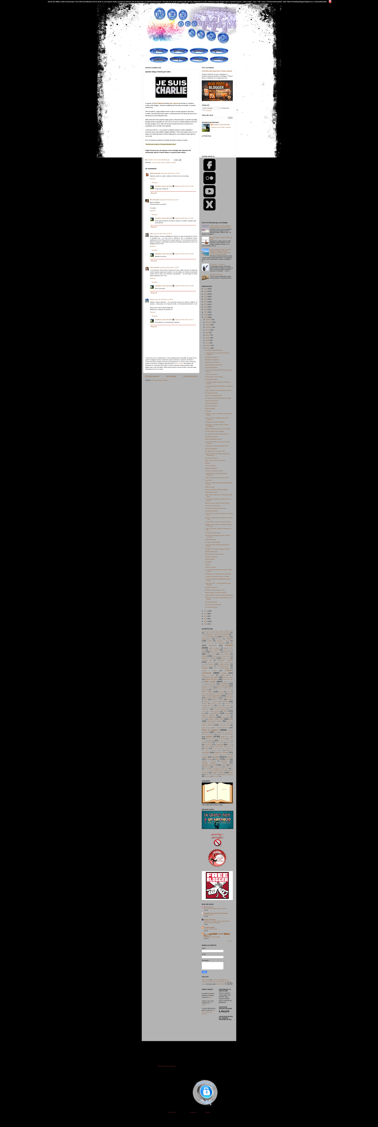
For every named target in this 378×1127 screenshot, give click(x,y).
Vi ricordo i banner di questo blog (215, 508)
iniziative (168, 162)
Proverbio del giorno (216, 274)
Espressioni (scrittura (207, 686)
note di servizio (207, 725)
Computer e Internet (225, 660)
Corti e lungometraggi (221, 668)
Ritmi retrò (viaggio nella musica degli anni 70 (217, 746)
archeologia (221, 643)
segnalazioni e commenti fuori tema (211, 754)
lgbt (203, 713)
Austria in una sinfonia (212, 362)
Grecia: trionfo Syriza (211, 400)
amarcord (219, 639)
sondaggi (209, 759)
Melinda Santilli (155, 173)
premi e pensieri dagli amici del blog (216, 738)
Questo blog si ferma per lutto (214, 554)
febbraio (208, 345)
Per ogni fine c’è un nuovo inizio (215, 451)
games (229, 692)
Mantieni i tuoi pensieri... (212, 359)
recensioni (208, 744)
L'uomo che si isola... (211, 374)
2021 (206, 302)
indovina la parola (217, 699)
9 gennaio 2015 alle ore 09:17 (184, 319)
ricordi (229, 744)
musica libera (225, 717)
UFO (231, 765)
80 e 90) (230, 631)
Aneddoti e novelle (223, 641)
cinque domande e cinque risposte (221, 656)
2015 (206, 317)
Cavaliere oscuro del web (163, 186)
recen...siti (229, 742)
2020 (206, 304)
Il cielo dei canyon (210, 567)
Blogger (207, 1112)
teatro (227, 759)
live (209, 713)
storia (218, 759)
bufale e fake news (215, 652)
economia (223, 684)
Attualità (229, 645)
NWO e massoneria (207, 727)
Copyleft (205, 668)
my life (203, 719)
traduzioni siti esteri (209, 765)
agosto (208, 330)
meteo (227, 713)
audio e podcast (214, 648)
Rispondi (152, 178)
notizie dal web (224, 725)
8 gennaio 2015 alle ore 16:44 (184, 218)
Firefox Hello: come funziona (214, 377)
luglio (207, 332)
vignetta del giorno (227, 774)
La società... (209, 480)
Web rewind (216, 776)
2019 (206, 307)
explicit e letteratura (222, 686)
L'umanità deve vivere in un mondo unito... (218, 522)
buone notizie (228, 652)
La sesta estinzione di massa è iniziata (217, 576)
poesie (216, 732)
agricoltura (225, 637)
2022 (206, 299)
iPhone (220, 705)
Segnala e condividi (222, 752)
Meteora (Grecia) (210, 539)
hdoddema (193, 1112)
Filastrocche (221, 688)
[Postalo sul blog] (177, 160)
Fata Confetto (154, 267)
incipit (205, 699)
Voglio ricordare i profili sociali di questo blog (219, 595)
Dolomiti (207, 564)
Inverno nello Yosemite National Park (216, 446)
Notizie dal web (210, 559)
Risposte (155, 182)
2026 (206, 289)
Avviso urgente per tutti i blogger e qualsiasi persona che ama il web (220, 226)
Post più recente (152, 376)
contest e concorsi (207, 666)
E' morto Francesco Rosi (212, 533)
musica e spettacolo (209, 717)
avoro (225, 650)
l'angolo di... (205, 709)
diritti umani (160, 162)
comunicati (211, 664)
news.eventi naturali (214, 721)
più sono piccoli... (209, 915)
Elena (210, 997)
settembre (209, 327)
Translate (209, 110)
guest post (229, 696)
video (231, 772)
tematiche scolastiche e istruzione (214, 763)
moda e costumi (225, 715)
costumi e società (209, 670)
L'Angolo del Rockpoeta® (223, 707)
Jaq (151, 233)
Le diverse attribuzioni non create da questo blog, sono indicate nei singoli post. (216, 982)
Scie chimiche (218, 750)
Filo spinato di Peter (211, 393)
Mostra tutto (230, 940)
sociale (173, 162)
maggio (208, 337)
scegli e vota (224, 748)
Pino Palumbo (154, 199)
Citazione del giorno (211, 367)
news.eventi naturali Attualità (223, 723)
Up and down (229, 767)
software (230, 757)
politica (209, 736)
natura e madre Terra (215, 719)
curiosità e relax (228, 677)
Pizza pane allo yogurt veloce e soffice (215, 908)
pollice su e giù (227, 737)
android (209, 641)
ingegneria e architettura (211, 701)
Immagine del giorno (211, 357)
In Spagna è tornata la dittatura (215, 422)
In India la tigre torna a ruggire (214, 431)
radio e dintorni (219, 742)
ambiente (229, 639)
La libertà (208, 411)
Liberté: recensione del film (213, 395)
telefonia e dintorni (209, 761)
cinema (204, 656)
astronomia (212, 645)
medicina (216, 713)
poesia (206, 732)
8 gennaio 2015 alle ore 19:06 (184, 254)
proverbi (211, 741)
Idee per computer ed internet (208, 1012)
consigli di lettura (224, 664)
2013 (206, 613)
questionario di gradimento (225, 740)
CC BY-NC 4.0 (220, 984)
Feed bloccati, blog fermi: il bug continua (217, 71)
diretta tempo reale (228, 679)
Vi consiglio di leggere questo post (216, 769)
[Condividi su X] (178, 160)
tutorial (223, 765)
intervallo (204, 703)
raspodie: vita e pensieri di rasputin (216, 913)
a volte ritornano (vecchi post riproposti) (217, 633)
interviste (228, 703)
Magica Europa (210, 487)
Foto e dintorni (207, 692)
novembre (209, 322)
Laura (152, 299)
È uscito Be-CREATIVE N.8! (213, 350)
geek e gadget (205, 694)
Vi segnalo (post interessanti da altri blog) (218, 398)
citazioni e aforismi (209, 658)
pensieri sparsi (224, 727)
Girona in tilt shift (210, 465)
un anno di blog (217, 767)
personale (230, 730)
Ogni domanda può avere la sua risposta (218, 429)
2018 (206, 309)
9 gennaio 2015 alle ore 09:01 (163, 299)
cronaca (154, 162)
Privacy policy (172, 1112)
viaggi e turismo (218, 772)
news (231, 719)
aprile (207, 340)
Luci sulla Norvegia (211, 602)
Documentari (211, 684)
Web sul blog (206, 980)
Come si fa (225, 658)
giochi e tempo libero (218, 694)
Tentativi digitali (209, 927)
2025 (206, 291)
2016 (206, 314)
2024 (206, 294)
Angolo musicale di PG (208, 643)
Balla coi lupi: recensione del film (215, 460)
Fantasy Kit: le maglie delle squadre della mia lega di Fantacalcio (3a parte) (217, 922)
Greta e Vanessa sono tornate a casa (216, 477)
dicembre (209, 319)
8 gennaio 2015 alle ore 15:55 (184, 186)
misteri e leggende (208, 715)
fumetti (221, 692)
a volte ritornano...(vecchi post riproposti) (215, 635)
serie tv (224, 754)
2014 (206, 611)
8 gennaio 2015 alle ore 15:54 (170, 173)
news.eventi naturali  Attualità (213, 631)
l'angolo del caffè (210, 707)
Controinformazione (223, 666)
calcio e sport (210, 654)
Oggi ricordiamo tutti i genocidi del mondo (218, 390)
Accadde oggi (213, 637)
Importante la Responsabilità (212, 937)
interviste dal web (208, 705)
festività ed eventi (207, 688)
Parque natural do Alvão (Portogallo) (216, 489)
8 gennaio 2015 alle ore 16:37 (169, 199)
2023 (206, 296)
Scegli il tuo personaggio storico (215, 590)
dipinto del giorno (212, 679)
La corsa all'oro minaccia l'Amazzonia (216, 434)
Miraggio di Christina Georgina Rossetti (217, 549)
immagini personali (228, 698)
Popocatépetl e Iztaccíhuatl (213, 365)
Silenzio (207, 463)
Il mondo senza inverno (210, 929)
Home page (171, 376)
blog (203, 652)
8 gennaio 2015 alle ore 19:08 (184, 286)
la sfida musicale (213, 711)
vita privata (208, 776)
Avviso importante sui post (213, 439)
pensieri (216, 727)
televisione (224, 761)
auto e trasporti (214, 650)
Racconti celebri (207, 742)
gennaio (208, 348)
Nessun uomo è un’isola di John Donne (217, 503)
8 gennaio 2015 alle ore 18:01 (162, 233)
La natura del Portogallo (212, 542)
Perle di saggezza (211, 730)
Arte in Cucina (208, 907)
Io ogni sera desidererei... (213, 505)
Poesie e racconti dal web (225, 734)
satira (206, 748)
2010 (206, 621)
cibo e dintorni (224, 654)
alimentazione (206, 639)
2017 (206, 312)
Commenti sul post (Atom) (159, 380)
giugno (208, 335)
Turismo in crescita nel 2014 (214, 471)
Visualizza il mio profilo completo (221, 127)
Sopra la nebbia (210, 408)
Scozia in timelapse (211, 448)
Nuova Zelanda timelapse (213, 604)
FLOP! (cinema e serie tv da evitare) (221, 689)
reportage (219, 744)
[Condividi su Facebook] (180, 160)
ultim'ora (207, 767)
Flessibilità (208, 562)
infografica (230, 699)
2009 (206, 624)
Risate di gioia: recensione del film (215, 592)
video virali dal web (211, 774)
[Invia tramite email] (175, 160)
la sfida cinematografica (220, 709)
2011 (205, 619)
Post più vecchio (190, 376)
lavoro (225, 711)
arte (231, 643)
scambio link (216, 748)
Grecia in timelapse (211, 406)
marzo (208, 343)
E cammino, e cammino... (218, 264)
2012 (206, 616)
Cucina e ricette (208, 675)
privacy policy (179, 363)
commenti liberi (207, 660)
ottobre (208, 325)
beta (230, 650)
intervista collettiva (216, 703)
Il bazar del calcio (210, 919)
